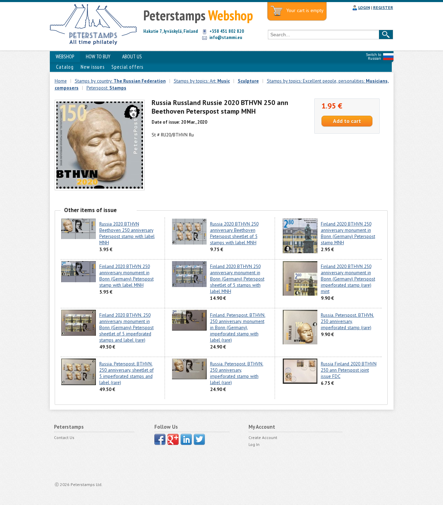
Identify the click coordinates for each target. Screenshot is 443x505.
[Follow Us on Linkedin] (186, 439)
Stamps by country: (120, 81)
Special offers (127, 67)
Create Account (262, 437)
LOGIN (364, 7)
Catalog (65, 67)
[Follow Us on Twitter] (199, 439)
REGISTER (383, 7)
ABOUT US (132, 56)
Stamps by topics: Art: (202, 81)
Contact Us (64, 437)
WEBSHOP (65, 56)
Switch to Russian (373, 56)
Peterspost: (106, 88)
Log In (254, 444)
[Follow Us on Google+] (173, 439)
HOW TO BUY (98, 56)
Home (61, 81)
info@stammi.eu (225, 37)
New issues (93, 67)
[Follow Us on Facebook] (159, 439)
